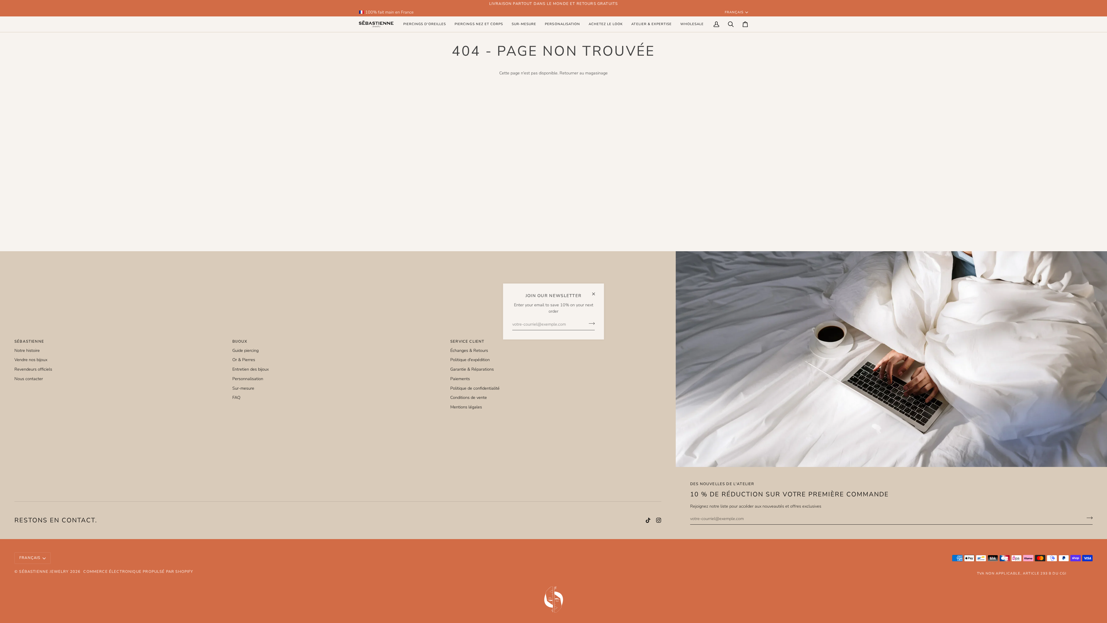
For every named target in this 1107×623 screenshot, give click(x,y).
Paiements (460, 379)
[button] (425, 24)
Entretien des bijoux (250, 369)
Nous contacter (28, 379)
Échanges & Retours (469, 350)
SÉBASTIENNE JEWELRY (44, 571)
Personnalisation (247, 379)
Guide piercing (245, 350)
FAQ (236, 397)
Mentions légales (466, 407)
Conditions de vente (468, 397)
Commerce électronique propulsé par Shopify (138, 571)
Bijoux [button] (239, 341)
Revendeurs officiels (33, 369)
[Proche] (596, 291)
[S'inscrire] (590, 323)
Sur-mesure (243, 388)
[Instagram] (658, 520)
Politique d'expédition (470, 360)
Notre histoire (27, 350)
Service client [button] (467, 341)
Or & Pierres (243, 360)
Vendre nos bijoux (30, 360)
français (734, 12)
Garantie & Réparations (472, 369)
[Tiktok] (648, 520)
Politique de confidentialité (475, 388)
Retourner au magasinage (584, 73)
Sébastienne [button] (29, 341)
